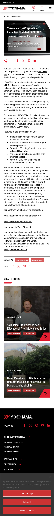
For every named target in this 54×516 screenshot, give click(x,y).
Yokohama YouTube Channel (17, 227)
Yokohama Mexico (11, 451)
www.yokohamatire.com (23, 205)
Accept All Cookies (27, 510)
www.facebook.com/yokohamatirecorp (22, 215)
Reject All (26, 502)
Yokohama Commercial (13, 442)
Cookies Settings (27, 493)
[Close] (50, 477)
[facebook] (17, 61)
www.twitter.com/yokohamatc (18, 221)
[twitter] (23, 61)
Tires (33, 10)
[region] (27, 494)
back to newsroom (14, 16)
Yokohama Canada (11, 447)
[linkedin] (34, 61)
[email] (29, 61)
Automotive (7, 2)
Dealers (42, 10)
